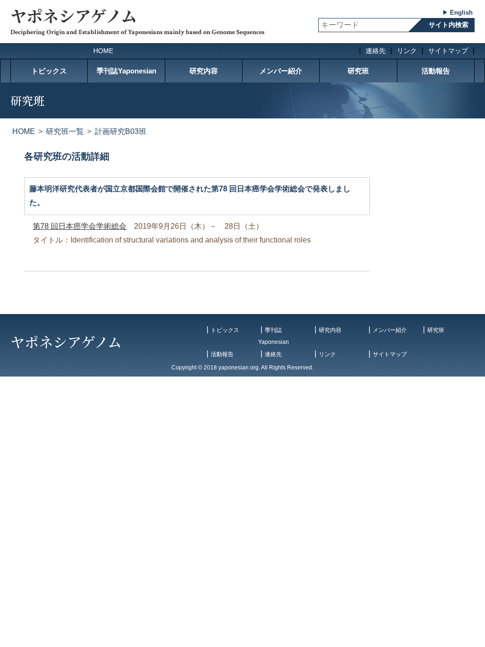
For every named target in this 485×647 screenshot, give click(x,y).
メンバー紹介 (281, 71)
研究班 (358, 71)
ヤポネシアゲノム (73, 15)
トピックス (49, 71)
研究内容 (203, 71)
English (461, 12)
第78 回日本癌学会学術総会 (79, 226)
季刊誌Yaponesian (126, 71)
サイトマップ (448, 50)
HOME (103, 50)
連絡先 (376, 50)
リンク (407, 50)
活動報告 (436, 71)
